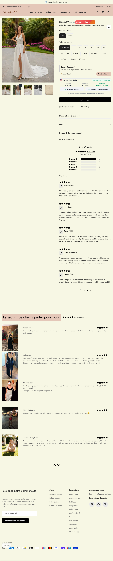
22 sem (103, 53)
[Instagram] (23, 6)
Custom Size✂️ (104, 74)
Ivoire (70, 35)
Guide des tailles (79, 12)
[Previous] (6, 2)
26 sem (72, 59)
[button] (108, 12)
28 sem (82, 59)
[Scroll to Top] (108, 549)
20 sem (94, 53)
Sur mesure (64, 47)
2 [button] (84, 290)
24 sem (63, 59)
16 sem (75, 53)
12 (104, 47)
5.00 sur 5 (91, 151)
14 (62, 53)
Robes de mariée (35, 12)
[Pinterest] (92, 504)
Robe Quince (65, 12)
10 (98, 47)
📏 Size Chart (65, 74)
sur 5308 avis (79, 317)
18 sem (84, 53)
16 (68, 53)
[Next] (106, 2)
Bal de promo (51, 12)
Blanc (62, 35)
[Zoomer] (49, 22)
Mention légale (74, 532)
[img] (64, 182)
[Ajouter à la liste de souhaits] (108, 27)
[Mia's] (10, 12)
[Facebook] (28, 6)
